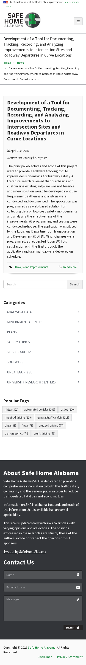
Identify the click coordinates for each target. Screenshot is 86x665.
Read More (70, 267)
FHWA (17, 267)
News (20, 63)
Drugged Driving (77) (51, 425)
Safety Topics (18, 342)
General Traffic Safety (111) (53, 417)
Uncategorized (20, 372)
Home (7, 63)
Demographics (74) (16, 433)
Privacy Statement (70, 657)
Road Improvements (35, 267)
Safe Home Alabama (41, 647)
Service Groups (20, 352)
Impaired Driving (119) (18, 417)
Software (15, 362)
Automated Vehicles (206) (39, 409)
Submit (70, 627)
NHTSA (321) (11, 409)
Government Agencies (25, 322)
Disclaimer (45, 657)
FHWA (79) (27, 425)
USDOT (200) (68, 409)
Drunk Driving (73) (44, 433)
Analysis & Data (19, 312)
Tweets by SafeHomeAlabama (24, 551)
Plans (12, 332)
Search (75, 284)
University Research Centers (31, 382)
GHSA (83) (10, 425)
